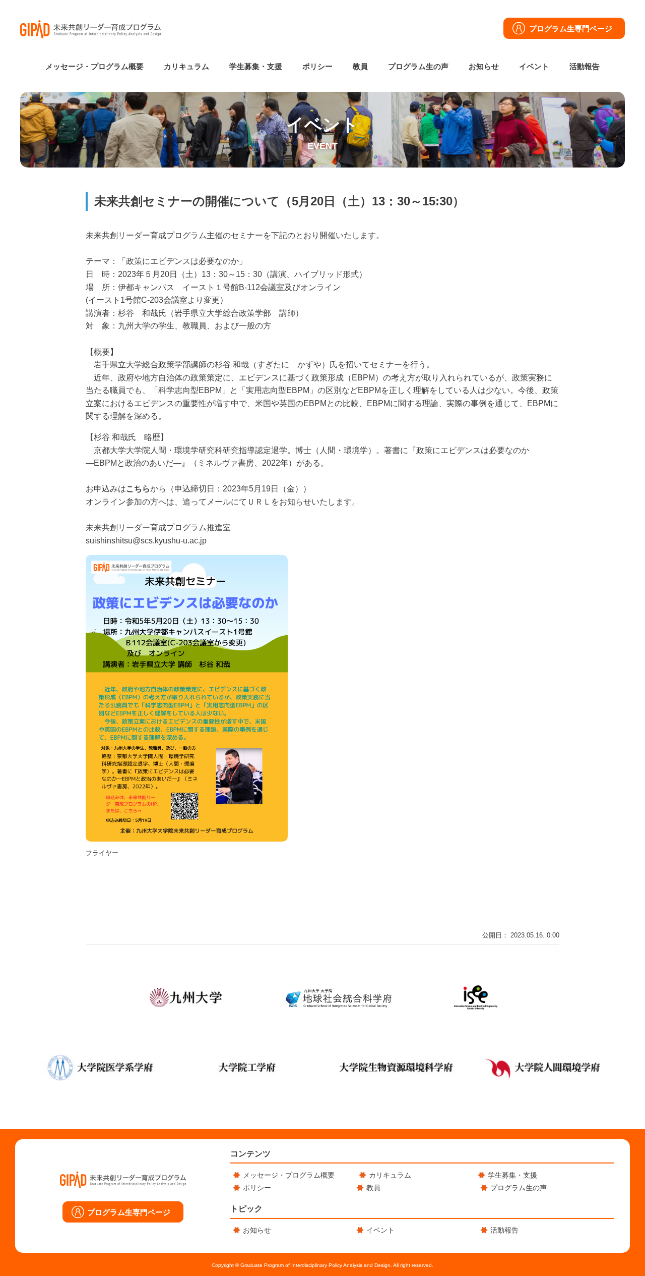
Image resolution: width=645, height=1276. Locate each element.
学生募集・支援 (255, 67)
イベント (534, 67)
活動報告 (584, 67)
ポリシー (317, 67)
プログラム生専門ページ (570, 28)
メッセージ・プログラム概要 (94, 67)
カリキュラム (186, 67)
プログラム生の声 (418, 67)
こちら (138, 488)
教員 (360, 67)
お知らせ (484, 67)
